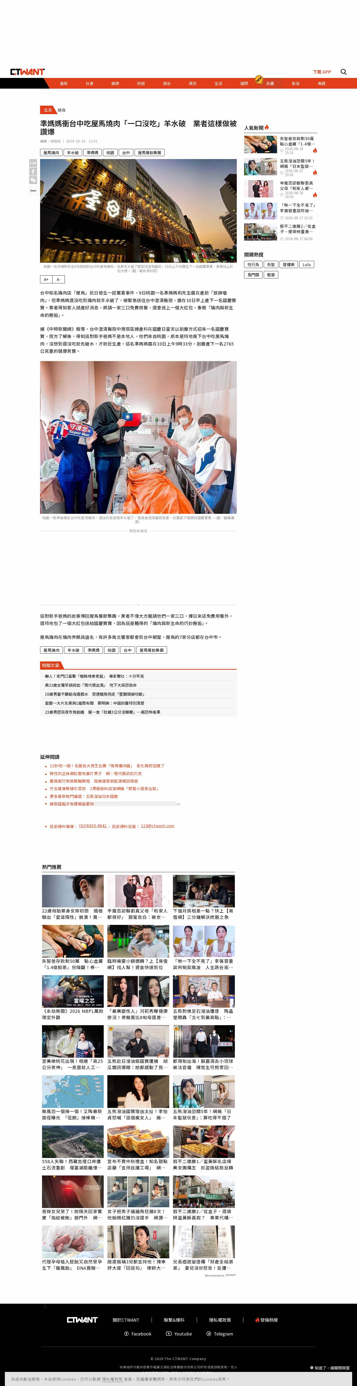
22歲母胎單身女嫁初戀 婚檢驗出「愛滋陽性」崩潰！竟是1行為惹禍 (72, 913)
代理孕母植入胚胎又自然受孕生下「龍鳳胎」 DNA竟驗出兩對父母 (72, 1264)
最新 (64, 83)
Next (33, 190)
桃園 (110, 152)
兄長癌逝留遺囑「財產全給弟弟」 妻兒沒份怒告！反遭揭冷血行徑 (203, 1264)
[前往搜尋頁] (344, 72)
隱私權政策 (113, 1379)
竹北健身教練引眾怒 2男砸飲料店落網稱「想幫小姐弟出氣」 (105, 788)
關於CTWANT (126, 1319)
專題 (321, 83)
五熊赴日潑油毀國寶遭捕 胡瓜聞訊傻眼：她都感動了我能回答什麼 (137, 1064)
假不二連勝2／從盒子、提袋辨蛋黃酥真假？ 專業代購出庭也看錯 (203, 1214)
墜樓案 (289, 264)
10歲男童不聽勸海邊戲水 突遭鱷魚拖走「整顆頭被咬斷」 (95, 694)
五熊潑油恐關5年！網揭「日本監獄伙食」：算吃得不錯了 (202, 1114)
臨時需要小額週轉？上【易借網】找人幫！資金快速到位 (137, 964)
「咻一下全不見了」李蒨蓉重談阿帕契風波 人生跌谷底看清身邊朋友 (203, 964)
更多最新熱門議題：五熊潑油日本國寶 (84, 796)
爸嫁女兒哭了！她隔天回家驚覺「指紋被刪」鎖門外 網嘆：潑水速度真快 (72, 1214)
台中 (126, 152)
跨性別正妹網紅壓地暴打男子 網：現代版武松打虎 (96, 773)
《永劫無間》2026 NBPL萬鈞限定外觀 (73, 1014)
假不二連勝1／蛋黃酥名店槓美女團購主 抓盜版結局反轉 (203, 1164)
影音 (296, 83)
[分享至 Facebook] (33, 172)
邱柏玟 (56, 141)
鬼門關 (253, 275)
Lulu (307, 264)
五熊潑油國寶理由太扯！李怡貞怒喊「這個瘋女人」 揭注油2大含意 (137, 1114)
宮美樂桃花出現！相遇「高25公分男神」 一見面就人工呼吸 (72, 1064)
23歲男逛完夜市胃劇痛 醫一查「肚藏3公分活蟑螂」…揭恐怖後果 (102, 712)
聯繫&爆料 (174, 1319)
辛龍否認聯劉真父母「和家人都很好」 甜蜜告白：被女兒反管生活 (137, 913)
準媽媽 (92, 152)
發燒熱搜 (268, 1319)
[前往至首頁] (27, 72)
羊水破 (73, 152)
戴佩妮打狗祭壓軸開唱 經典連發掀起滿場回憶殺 (94, 781)
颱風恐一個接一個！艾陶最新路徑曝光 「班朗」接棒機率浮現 (72, 1114)
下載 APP (322, 71)
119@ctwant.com (158, 825)
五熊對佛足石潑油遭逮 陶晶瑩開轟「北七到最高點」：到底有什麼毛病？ (203, 1014)
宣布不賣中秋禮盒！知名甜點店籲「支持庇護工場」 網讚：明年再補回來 (137, 1164)
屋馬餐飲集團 (149, 152)
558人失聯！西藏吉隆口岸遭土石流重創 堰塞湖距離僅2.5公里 (71, 1164)
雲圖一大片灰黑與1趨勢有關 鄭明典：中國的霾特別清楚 (94, 703)
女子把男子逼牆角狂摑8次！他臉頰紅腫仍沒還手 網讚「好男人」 (136, 1214)
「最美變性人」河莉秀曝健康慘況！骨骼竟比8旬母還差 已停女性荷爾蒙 (137, 1014)
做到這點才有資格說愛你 (72, 804)
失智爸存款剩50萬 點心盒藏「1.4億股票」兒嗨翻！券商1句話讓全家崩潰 (72, 964)
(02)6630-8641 (93, 825)
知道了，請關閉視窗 (332, 1367)
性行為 (253, 264)
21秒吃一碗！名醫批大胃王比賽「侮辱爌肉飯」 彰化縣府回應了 (107, 766)
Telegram (223, 1333)
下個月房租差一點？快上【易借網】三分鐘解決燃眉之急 (203, 913)
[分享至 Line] (33, 163)
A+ (46, 279)
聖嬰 (271, 275)
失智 (271, 264)
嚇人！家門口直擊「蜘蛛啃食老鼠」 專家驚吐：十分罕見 (94, 676)
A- (58, 279)
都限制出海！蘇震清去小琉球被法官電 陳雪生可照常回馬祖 (203, 1064)
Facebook (141, 1333)
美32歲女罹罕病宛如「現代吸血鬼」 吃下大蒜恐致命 (91, 685)
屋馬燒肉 (51, 152)
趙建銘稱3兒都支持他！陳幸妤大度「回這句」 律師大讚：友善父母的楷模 (136, 1264)
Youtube (183, 1333)
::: (45, 91)
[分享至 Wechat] (33, 180)
